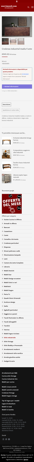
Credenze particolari (11, 243)
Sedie (6, 306)
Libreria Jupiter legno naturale (20, 176)
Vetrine (6, 330)
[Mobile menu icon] (32, 7)
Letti (5, 259)
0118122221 (25, 74)
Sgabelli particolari (11, 310)
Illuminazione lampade (12, 255)
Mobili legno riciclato (11, 334)
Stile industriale (12, 91)
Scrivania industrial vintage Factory (22, 139)
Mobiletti (7, 286)
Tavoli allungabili (10, 322)
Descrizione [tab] (6, 104)
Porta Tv (7, 294)
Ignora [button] (26, 459)
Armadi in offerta (10, 223)
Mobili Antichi (9, 271)
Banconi (7, 227)
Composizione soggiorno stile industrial (21, 151)
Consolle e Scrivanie (11, 239)
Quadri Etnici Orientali (12, 298)
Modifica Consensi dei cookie (17, 452)
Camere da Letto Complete (13, 263)
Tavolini (7, 326)
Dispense (7, 247)
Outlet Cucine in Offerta (13, 219)
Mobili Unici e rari (10, 282)
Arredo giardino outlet (12, 357)
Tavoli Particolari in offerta (14, 318)
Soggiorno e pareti (10, 314)
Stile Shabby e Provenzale (13, 345)
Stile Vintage (8, 341)
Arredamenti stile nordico (13, 353)
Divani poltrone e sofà (12, 251)
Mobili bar (7, 275)
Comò (6, 235)
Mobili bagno (8, 290)
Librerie (7, 267)
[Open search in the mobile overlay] (28, 7)
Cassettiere (8, 231)
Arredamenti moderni (12, 349)
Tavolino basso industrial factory (21, 164)
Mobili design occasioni (12, 278)
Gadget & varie (9, 361)
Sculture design (9, 302)
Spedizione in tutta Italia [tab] (11, 110)
